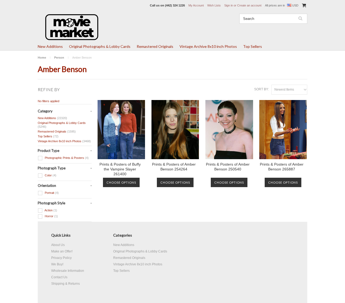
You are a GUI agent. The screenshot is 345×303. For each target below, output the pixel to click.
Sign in (228, 5)
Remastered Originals (155, 46)
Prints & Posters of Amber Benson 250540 (228, 166)
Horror (51, 216)
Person (59, 57)
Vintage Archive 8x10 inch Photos (208, 46)
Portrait (51, 192)
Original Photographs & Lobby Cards (99, 46)
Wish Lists (214, 5)
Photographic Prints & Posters (66, 157)
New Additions (50, 46)
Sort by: (261, 89)
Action (50, 210)
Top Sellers (252, 46)
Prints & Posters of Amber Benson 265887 (281, 166)
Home (42, 57)
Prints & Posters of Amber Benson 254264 (174, 166)
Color (50, 175)
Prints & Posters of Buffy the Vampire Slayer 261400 (120, 169)
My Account (196, 5)
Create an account (249, 5)
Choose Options (121, 182)
